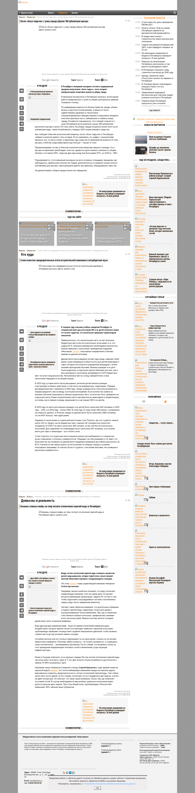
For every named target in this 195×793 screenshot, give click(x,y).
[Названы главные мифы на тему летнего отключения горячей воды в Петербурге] (141, 515)
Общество (63, 12)
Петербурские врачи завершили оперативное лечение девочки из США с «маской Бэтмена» (42, 364)
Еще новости (154, 110)
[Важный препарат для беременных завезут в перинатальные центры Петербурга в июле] (141, 257)
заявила (73, 583)
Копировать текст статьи (22, 129)
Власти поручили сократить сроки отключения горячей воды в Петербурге (42, 610)
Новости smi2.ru (154, 132)
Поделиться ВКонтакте (22, 91)
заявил (54, 670)
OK (97, 788)
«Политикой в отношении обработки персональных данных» (109, 783)
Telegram (67, 772)
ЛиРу (73, 772)
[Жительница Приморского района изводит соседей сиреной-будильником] (141, 176)
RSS (64, 772)
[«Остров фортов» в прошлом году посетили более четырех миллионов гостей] (141, 229)
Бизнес (75, 12)
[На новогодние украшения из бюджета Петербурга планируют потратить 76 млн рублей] (89, 194)
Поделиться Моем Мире (22, 99)
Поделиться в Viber (22, 118)
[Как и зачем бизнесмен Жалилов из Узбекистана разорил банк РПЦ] (141, 311)
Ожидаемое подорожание (40, 119)
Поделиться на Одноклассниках (22, 108)
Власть (51, 12)
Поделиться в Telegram (22, 124)
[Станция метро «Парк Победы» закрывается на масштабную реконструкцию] (141, 283)
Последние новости (154, 17)
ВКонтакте (70, 772)
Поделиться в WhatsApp (22, 113)
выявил (76, 351)
